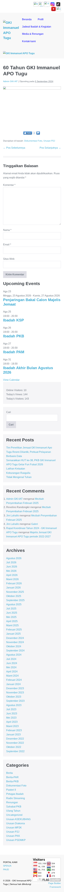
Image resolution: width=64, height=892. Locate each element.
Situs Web (8, 259)
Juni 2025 (11, 612)
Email (7, 244)
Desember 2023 (15, 688)
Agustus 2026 (13, 558)
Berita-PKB (12, 781)
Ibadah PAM (13, 352)
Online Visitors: (15, 390)
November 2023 (15, 692)
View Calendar (11, 380)
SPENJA (7, 866)
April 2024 (12, 671)
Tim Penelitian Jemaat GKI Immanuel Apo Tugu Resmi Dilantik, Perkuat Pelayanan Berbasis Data (29, 451)
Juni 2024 (11, 663)
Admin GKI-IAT (14, 499)
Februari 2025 (14, 629)
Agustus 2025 (13, 604)
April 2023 (12, 722)
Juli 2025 (11, 608)
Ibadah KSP (13, 320)
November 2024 (15, 642)
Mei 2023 (11, 717)
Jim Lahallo (12, 515)
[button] (43, 41)
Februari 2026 (14, 583)
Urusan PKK (13, 836)
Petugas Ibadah (15, 794)
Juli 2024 (11, 659)
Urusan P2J (49, 141)
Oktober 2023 (13, 696)
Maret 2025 (12, 625)
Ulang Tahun (13, 810)
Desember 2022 (15, 738)
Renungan (12, 802)
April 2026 (12, 575)
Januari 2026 (13, 587)
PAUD (6, 869)
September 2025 (15, 600)
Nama (7, 230)
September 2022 (15, 751)
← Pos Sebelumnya (14, 147)
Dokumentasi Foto (33, 141)
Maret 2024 (12, 675)
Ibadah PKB (13, 336)
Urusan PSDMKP (16, 840)
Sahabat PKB (13, 806)
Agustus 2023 (13, 705)
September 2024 (15, 650)
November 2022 (15, 743)
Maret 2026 (12, 579)
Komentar (9, 185)
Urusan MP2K (14, 827)
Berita (9, 773)
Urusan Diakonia (15, 823)
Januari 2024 (13, 684)
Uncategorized (14, 815)
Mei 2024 (11, 667)
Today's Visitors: (15, 398)
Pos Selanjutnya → (50, 147)
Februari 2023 (14, 730)
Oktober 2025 (13, 596)
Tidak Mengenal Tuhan (19, 477)
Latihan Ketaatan (15, 468)
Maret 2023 (12, 726)
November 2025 (15, 592)
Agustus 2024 (13, 654)
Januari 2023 (13, 734)
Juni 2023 (11, 713)
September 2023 (15, 701)
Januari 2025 (13, 633)
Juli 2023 (11, 709)
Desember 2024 (15, 638)
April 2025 (12, 621)
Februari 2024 (14, 680)
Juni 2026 (11, 566)
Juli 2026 (11, 562)
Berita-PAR (12, 777)
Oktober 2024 (13, 646)
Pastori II (11, 789)
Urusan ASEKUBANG (18, 819)
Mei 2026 (11, 571)
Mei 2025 (11, 617)
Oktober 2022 (13, 747)
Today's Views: (14, 394)
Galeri (34, 524)
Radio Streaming (15, 798)
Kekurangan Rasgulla (18, 473)
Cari (8, 412)
